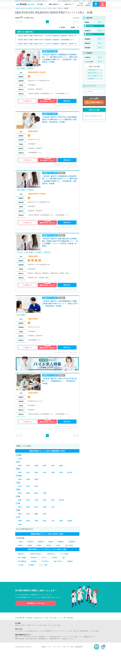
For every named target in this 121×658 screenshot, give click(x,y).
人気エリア (44, 557)
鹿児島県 (69, 520)
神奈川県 (69, 472)
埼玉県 (49, 8)
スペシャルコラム (68, 636)
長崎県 (36, 520)
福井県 (36, 486)
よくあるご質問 (94, 631)
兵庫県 (44, 500)
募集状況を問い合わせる (47, 223)
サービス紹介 (19, 631)
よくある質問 (89, 0)
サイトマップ (61, 617)
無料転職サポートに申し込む (35, 603)
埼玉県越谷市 (90, 25)
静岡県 (28, 493)
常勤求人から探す (20, 625)
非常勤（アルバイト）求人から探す (37, 625)
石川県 (28, 486)
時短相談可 (70, 561)
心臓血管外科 (71, 541)
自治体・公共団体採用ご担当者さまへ (65, 0)
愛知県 (36, 493)
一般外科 (20, 541)
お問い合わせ (52, 617)
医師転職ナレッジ (44, 636)
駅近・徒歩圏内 (22, 557)
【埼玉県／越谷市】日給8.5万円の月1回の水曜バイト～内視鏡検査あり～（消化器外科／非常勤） (59, 381)
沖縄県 (20, 524)
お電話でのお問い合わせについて (99, 0)
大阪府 (36, 500)
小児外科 (58, 545)
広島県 (44, 507)
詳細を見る (67, 101)
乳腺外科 (20, 545)
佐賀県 (28, 520)
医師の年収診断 (19, 638)
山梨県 (28, 479)
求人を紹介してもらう (47, 101)
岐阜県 (20, 493)
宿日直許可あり (51, 554)
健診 (64, 557)
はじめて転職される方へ (31, 631)
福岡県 (20, 520)
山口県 (52, 507)
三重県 (44, 493)
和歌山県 (61, 500)
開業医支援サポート (89, 636)
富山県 (20, 486)
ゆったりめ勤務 (64, 554)
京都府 (28, 500)
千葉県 (52, 472)
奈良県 (52, 500)
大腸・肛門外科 (69, 545)
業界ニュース (78, 636)
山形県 (52, 465)
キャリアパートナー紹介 (65, 631)
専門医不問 (34, 557)
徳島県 (20, 513)
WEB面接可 (31, 565)
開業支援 (69, 617)
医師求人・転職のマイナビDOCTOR (24, 8)
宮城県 (36, 465)
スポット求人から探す (54, 625)
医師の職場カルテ (43, 638)
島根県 (28, 507)
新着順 (73, 27)
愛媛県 (36, 513)
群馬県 (36, 472)
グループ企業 (70, 646)
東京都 (61, 472)
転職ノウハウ (19, 636)
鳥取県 (20, 507)
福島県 (61, 465)
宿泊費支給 (34, 561)
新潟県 (20, 479)
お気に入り (28, 101)
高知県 (44, 513)
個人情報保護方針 (79, 646)
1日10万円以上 (45, 561)
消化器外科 (60, 8)
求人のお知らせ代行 (31, 638)
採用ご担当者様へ (19, 617)
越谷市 (54, 8)
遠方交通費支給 (22, 561)
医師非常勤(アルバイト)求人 (40, 8)
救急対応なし (21, 554)
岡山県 (36, 507)
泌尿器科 (39, 545)
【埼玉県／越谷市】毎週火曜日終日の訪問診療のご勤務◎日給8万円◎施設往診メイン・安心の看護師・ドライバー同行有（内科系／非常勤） (60, 242)
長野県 (36, 479)
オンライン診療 (43, 565)
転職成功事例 (84, 631)
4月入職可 (20, 565)
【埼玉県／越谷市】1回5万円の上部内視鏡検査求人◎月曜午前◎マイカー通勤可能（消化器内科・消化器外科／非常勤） (59, 119)
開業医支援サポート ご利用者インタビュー (62, 638)
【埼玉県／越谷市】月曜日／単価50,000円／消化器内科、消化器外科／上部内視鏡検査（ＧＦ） (46, 39)
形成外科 (29, 545)
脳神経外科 (41, 541)
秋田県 (44, 465)
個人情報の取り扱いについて (39, 617)
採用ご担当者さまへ (77, 0)
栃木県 (28, 472)
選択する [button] (100, 22)
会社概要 (43, 646)
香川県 (28, 513)
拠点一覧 (84, 0)
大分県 (52, 520)
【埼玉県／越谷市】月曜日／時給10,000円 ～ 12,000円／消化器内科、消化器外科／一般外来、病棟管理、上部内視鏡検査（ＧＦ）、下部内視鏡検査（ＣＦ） (48, 35)
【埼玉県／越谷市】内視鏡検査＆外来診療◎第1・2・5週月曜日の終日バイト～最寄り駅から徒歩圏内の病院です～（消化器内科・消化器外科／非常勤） (60, 58)
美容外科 (48, 545)
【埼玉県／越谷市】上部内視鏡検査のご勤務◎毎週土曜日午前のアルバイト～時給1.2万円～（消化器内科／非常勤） (59, 303)
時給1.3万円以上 (58, 561)
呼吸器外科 (61, 541)
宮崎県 (61, 520)
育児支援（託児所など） (36, 554)
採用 (64, 646)
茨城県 (20, 472)
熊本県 (44, 520)
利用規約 (28, 617)
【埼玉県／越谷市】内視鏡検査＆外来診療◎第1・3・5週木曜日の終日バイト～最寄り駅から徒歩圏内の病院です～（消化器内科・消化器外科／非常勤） (60, 180)
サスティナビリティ (57, 646)
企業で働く (55, 557)
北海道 (20, 458)
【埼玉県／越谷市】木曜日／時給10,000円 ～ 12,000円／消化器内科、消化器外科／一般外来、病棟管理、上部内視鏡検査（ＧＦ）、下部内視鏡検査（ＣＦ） (48, 43)
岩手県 (28, 465)
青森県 (20, 465)
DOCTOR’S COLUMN (30, 636)
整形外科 (51, 541)
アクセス (49, 646)
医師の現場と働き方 (55, 636)
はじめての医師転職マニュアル (48, 631)
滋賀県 (20, 500)
